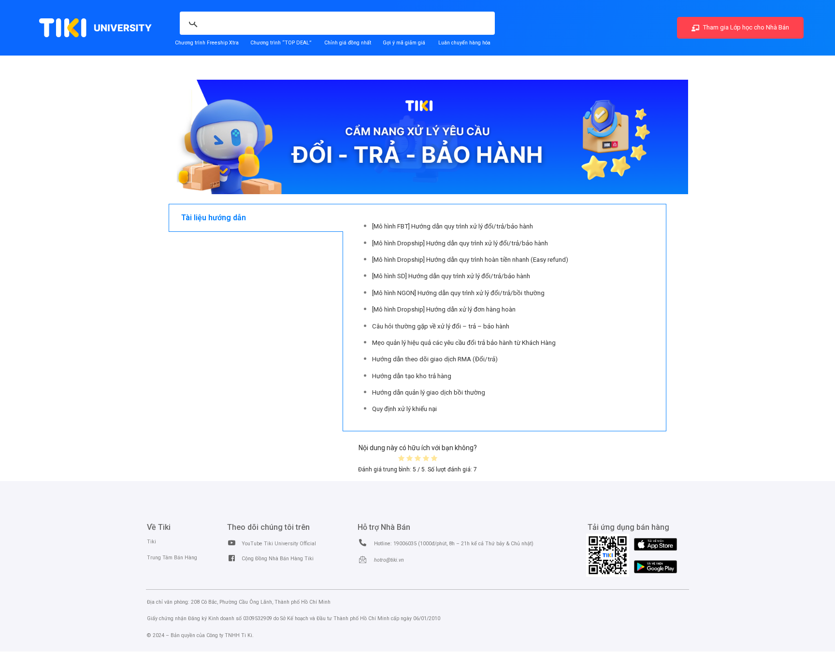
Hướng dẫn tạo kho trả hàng (411, 376)
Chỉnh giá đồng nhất (347, 43)
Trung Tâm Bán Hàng (172, 557)
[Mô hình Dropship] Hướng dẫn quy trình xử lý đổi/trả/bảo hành (460, 243)
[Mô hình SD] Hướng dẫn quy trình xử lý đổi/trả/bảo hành (451, 276)
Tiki (151, 542)
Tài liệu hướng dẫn (213, 217)
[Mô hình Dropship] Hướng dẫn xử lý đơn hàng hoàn (444, 309)
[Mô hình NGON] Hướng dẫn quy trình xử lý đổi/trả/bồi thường (458, 293)
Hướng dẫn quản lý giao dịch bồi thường (428, 392)
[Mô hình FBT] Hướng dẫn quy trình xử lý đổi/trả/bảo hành (452, 226)
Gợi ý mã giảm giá (405, 43)
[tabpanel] (504, 317)
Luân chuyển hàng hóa (464, 43)
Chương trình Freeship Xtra (207, 43)
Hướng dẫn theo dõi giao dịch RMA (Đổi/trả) (435, 359)
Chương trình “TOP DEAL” (280, 43)
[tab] (256, 218)
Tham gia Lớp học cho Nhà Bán (745, 27)
